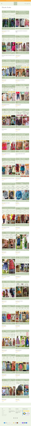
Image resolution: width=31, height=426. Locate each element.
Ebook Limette (17, 399)
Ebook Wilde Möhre (18, 104)
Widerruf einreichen (4, 415)
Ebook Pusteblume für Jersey (5, 104)
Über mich (3, 412)
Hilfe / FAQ (3, 410)
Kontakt (3, 411)
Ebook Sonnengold (4, 350)
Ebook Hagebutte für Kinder (5, 227)
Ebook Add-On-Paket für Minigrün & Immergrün (8, 178)
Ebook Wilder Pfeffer (18, 178)
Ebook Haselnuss (18, 227)
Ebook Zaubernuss (18, 55)
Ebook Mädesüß (18, 325)
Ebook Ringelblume (4, 129)
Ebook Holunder (4, 325)
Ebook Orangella (4, 399)
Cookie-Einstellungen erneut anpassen (12, 411)
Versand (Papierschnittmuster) (4, 414)
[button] (2, 3)
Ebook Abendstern (18, 129)
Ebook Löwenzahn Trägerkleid (6, 276)
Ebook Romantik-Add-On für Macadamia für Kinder (21, 31)
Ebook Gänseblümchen (18, 350)
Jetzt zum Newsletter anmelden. (18, 412)
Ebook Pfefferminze (18, 276)
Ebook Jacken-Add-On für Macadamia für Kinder (8, 55)
